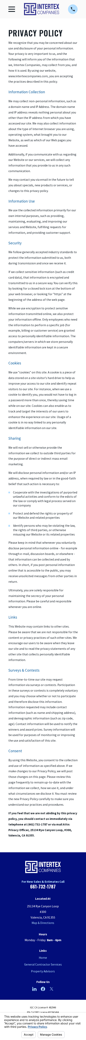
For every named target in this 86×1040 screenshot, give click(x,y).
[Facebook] (43, 989)
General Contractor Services (43, 964)
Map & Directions (43, 923)
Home (43, 958)
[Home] (41, 9)
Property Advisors (43, 971)
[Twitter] (51, 989)
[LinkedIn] (34, 989)
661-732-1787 (43, 886)
